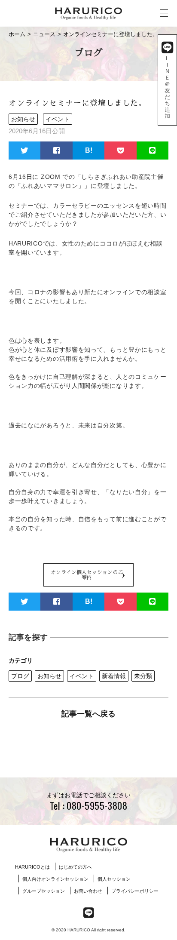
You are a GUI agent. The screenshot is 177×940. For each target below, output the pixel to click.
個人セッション (114, 879)
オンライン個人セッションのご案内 (87, 575)
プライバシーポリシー (135, 891)
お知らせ (49, 676)
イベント (82, 676)
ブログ (20, 676)
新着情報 (114, 676)
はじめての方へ (75, 866)
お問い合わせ (88, 891)
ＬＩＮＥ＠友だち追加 (167, 87)
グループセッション (43, 891)
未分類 (143, 676)
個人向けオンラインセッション (55, 879)
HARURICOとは (32, 866)
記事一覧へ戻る (88, 714)
